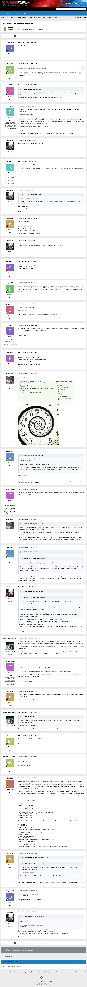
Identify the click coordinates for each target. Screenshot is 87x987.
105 (11, 367)
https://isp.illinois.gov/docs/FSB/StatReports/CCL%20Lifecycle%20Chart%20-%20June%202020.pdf (44, 671)
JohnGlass (9, 451)
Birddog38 (9, 304)
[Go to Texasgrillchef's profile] (10, 495)
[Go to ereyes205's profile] (10, 289)
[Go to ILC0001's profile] (10, 784)
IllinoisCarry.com (7, 9)
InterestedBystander (9, 639)
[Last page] (34, 36)
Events (17, 13)
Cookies (50, 981)
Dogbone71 (10, 42)
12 (10, 232)
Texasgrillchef (10, 489)
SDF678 (10, 106)
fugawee (10, 352)
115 (10, 318)
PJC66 (10, 85)
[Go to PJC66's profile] (10, 91)
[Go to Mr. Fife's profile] (5, 29)
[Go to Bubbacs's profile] (10, 146)
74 (10, 388)
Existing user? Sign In (70, 3)
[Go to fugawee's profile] (10, 358)
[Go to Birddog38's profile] (10, 310)
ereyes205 (10, 283)
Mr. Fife (11, 27)
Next (30, 36)
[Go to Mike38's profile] (10, 741)
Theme (37, 981)
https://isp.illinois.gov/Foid (25, 681)
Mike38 (9, 735)
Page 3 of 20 (41, 36)
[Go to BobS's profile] (10, 331)
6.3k (11, 154)
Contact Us (43, 981)
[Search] (84, 9)
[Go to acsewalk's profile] (10, 224)
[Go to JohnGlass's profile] (10, 457)
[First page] (3, 36)
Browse (16, 9)
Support (42, 9)
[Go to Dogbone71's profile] (10, 48)
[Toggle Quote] (20, 89)
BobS (10, 325)
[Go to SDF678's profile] (10, 112)
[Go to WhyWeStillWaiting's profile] (10, 763)
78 (10, 120)
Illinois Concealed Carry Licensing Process (36, 29)
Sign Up (82, 3)
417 (11, 339)
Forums (24, 13)
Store (29, 9)
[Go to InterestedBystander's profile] (10, 646)
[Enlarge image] (46, 391)
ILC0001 (10, 778)
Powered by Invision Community (43, 984)
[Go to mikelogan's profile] (10, 380)
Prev (7, 36)
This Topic (77, 9)
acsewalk (10, 218)
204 (11, 504)
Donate (35, 9)
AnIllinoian (9, 64)
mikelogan (9, 374)
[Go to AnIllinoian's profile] (10, 70)
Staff (3, 13)
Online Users (10, 13)
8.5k (11, 654)
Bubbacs (10, 140)
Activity (23, 9)
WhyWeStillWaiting (9, 757)
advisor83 (9, 261)
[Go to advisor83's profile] (10, 267)
